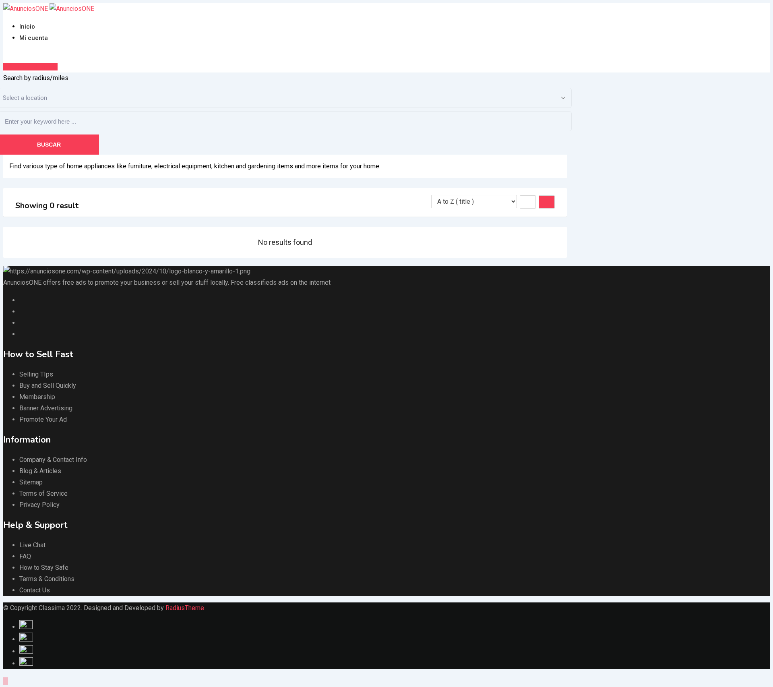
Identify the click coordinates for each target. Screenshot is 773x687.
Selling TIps (36, 374)
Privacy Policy (39, 505)
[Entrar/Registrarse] (12, 55)
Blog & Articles (40, 471)
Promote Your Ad (43, 419)
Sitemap (31, 482)
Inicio (27, 26)
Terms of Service (43, 493)
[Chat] (5, 55)
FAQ (25, 556)
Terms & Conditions (46, 579)
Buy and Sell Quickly (47, 385)
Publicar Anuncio (33, 66)
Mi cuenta (33, 37)
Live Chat (32, 545)
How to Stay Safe (43, 567)
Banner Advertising (45, 408)
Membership (37, 397)
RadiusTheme (184, 608)
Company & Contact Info (53, 460)
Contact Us (34, 590)
